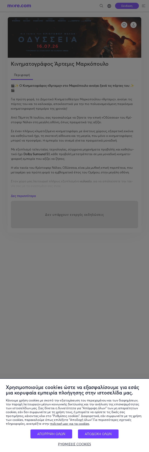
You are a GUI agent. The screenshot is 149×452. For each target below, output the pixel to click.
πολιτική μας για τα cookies (69, 424)
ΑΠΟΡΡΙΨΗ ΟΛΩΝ (51, 434)
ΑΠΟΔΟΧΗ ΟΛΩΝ (98, 434)
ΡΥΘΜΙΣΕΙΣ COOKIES (74, 444)
